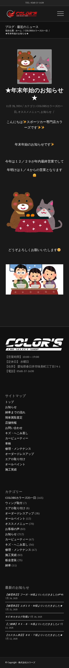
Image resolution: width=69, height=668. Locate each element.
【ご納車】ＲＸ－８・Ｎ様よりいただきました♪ (32, 623)
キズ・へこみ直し (16, 433)
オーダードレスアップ (19, 454)
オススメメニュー (28, 112)
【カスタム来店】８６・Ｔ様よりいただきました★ (33, 634)
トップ (9, 402)
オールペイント (15, 464)
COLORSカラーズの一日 (20, 498)
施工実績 (11, 469)
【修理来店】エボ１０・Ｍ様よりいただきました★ (33, 605)
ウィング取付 (13, 503)
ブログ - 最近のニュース (22, 27)
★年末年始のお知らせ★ (34, 94)
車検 (8, 443)
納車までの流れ (15, 412)
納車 (8, 565)
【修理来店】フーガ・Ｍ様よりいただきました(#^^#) (34, 594)
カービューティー (16, 438)
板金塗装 (11, 560)
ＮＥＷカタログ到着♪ (17, 616)
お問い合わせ (13, 428)
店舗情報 (11, 423)
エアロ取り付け (15, 459)
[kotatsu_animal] (34, 66)
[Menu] (58, 13)
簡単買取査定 (13, 417)
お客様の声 (12, 529)
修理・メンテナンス (18, 449)
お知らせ (46, 112)
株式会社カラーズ (26, 662)
